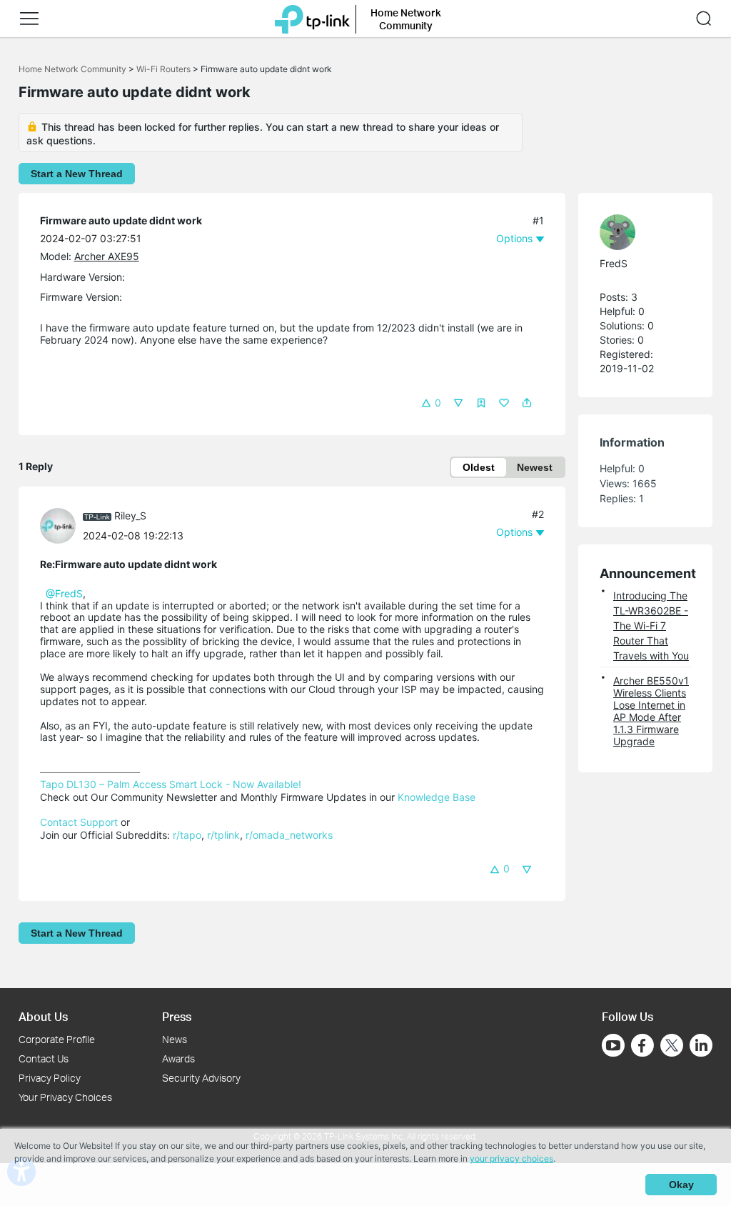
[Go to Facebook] (642, 1045)
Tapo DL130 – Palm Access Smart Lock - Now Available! (170, 784)
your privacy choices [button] (511, 1158)
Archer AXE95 (106, 256)
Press (176, 1016)
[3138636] (61, 525)
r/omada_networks (289, 835)
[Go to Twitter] (671, 1047)
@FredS (64, 593)
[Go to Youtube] (613, 1045)
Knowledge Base (436, 797)
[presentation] (58, 526)
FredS (613, 263)
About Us (43, 1016)
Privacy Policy (50, 1078)
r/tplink (223, 835)
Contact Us (44, 1058)
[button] (29, 18)
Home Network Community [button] (405, 18)
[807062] (638, 232)
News (174, 1039)
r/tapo (187, 835)
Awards (178, 1058)
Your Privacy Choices (65, 1097)
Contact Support (79, 822)
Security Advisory (201, 1078)
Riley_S (130, 515)
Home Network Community (72, 69)
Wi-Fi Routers (164, 69)
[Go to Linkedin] (701, 1045)
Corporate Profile (57, 1039)
